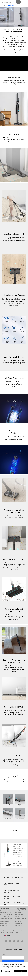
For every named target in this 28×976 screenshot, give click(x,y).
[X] (14, 941)
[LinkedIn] (18, 941)
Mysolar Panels (18, 912)
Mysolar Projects (19, 914)
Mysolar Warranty (19, 916)
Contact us (17, 927)
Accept (20, 971)
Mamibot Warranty (5, 923)
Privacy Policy (18, 921)
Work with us (18, 925)
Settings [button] (14, 974)
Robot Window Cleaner (6, 914)
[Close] (26, 964)
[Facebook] (10, 941)
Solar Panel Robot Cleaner (6, 918)
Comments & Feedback (20, 918)
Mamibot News (4, 925)
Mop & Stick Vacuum (5, 912)
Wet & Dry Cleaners (5, 916)
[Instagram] (6, 941)
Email (3, 954)
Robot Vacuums (4, 911)
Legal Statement (19, 923)
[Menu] (24, 2)
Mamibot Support (4, 921)
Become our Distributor (5, 927)
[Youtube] (22, 941)
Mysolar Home (18, 911)
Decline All (7, 971)
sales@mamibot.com (13, 932)
